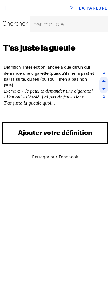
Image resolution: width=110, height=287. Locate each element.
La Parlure (93, 8)
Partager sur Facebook (55, 156)
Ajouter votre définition (55, 132)
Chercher (15, 23)
